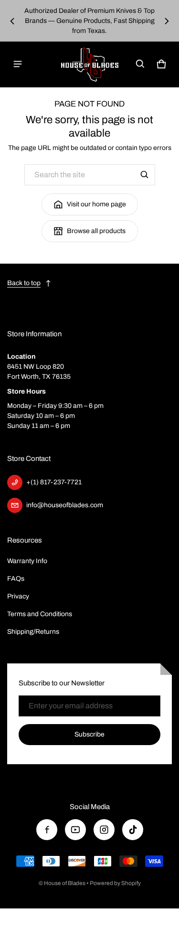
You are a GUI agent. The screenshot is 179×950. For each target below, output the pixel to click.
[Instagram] (104, 829)
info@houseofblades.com (64, 505)
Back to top (24, 283)
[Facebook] (46, 829)
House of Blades (64, 883)
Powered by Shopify (115, 883)
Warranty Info (27, 561)
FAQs (15, 578)
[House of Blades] (89, 64)
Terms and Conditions (39, 614)
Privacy (18, 596)
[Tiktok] (132, 829)
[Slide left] (12, 21)
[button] (140, 64)
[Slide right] (166, 21)
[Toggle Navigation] (17, 64)
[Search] (144, 174)
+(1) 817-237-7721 (54, 482)
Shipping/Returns (33, 631)
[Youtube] (75, 829)
